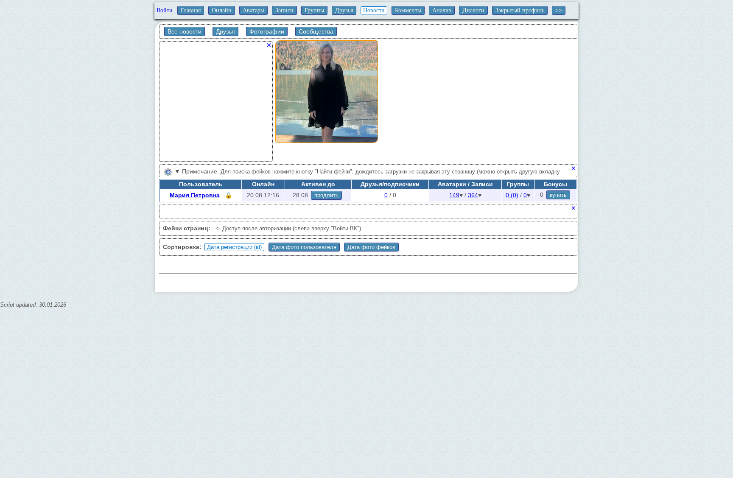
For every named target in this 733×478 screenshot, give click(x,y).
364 (473, 195)
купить (558, 195)
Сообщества (316, 31)
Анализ (441, 10)
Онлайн (222, 10)
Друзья (344, 10)
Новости (374, 10)
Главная (191, 10)
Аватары (253, 10)
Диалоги (473, 10)
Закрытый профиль (519, 10)
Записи (284, 10)
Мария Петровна (195, 195)
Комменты (408, 10)
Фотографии (266, 31)
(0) (512, 195)
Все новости (184, 31)
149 (454, 195)
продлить (326, 195)
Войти (165, 10)
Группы (314, 10)
